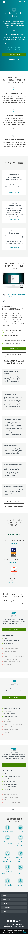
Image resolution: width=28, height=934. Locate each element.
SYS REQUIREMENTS (17, 49)
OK (26, 932)
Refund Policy (21, 926)
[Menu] (20, 2)
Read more (17, 932)
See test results (14, 562)
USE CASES (17, 47)
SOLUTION (8, 49)
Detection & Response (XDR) (20, 859)
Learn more (14, 543)
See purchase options (14, 54)
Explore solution (14, 629)
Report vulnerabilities (8, 926)
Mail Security (7, 885)
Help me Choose (14, 60)
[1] (13, 809)
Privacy (12, 924)
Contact (7, 924)
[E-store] (24, 2)
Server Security (7, 831)
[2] (15, 809)
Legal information (19, 924)
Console (20, 885)
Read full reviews (14, 583)
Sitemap (15, 926)
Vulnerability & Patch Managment (8, 859)
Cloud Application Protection (20, 843)
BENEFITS (10, 47)
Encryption (20, 831)
